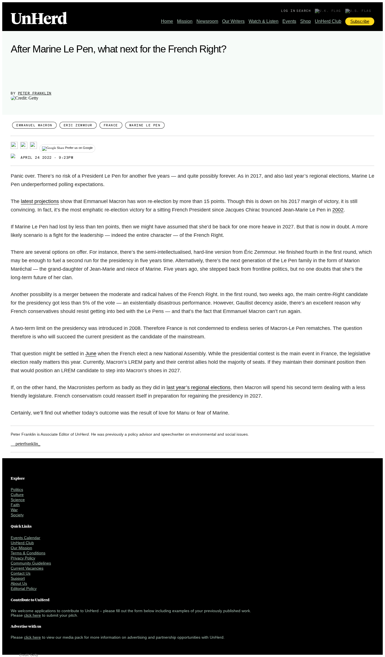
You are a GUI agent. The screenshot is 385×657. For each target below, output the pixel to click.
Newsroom (207, 21)
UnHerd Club (328, 21)
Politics (17, 489)
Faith (15, 504)
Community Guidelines (31, 563)
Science (18, 499)
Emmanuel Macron (34, 125)
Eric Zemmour (78, 125)
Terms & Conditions (28, 553)
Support (18, 578)
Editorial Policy (24, 588)
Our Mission (21, 548)
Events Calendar (25, 537)
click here (32, 615)
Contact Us (20, 573)
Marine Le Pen (145, 125)
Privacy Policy (23, 558)
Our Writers (233, 21)
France (111, 125)
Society (17, 515)
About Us (19, 583)
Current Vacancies (27, 568)
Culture (17, 494)
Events (289, 21)
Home (167, 21)
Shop (305, 21)
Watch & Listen (263, 21)
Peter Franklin (35, 93)
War (14, 510)
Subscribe (359, 21)
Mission (185, 21)
